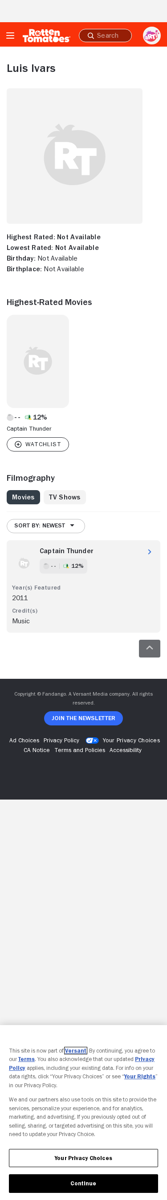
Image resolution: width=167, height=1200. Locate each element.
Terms (26, 1059)
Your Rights (139, 1076)
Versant (75, 1050)
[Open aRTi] (152, 35)
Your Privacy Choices (131, 740)
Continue (83, 1183)
